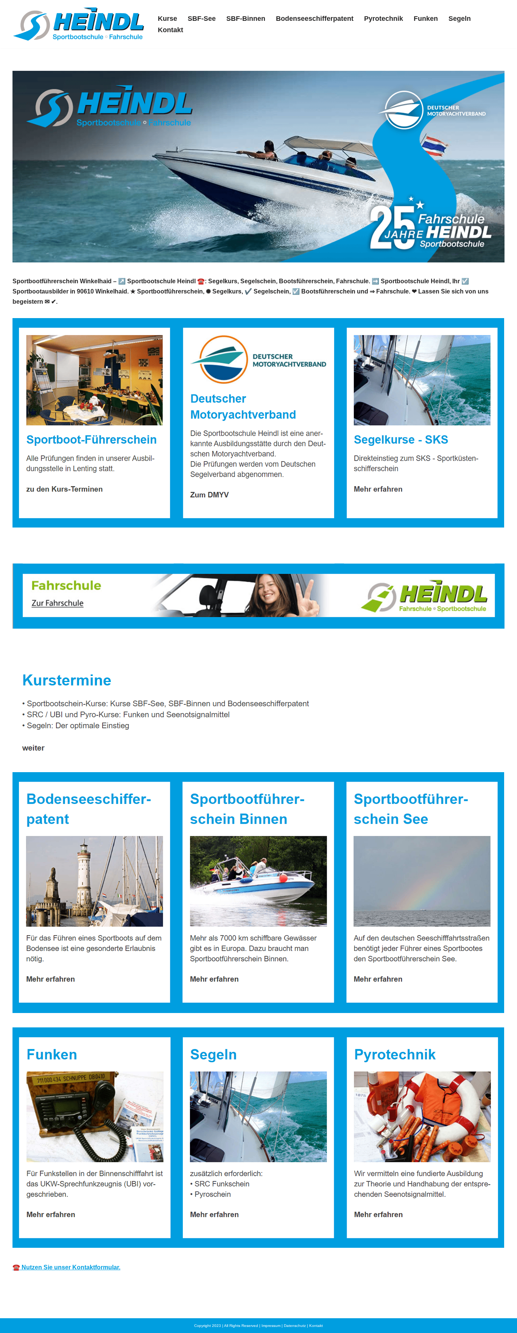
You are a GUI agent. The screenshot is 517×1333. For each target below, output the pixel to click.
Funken (426, 18)
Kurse (167, 18)
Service (117, 649)
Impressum (271, 1326)
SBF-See (202, 18)
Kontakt (170, 30)
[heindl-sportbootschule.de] (78, 24)
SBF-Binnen (245, 18)
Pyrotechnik (383, 18)
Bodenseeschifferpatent (314, 18)
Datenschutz (295, 1326)
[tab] (51, 649)
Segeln (459, 18)
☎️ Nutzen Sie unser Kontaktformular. (66, 1267)
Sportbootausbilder (51, 649)
